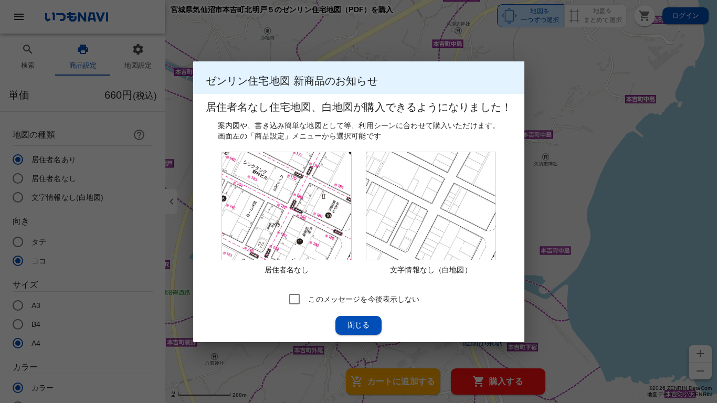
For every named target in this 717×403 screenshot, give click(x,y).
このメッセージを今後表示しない (363, 298)
